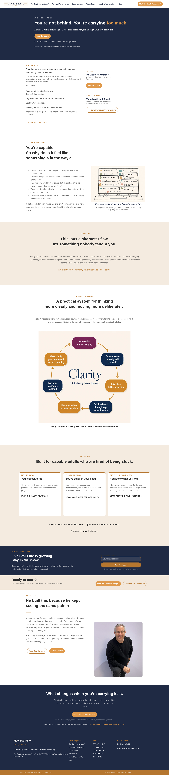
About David (90, 4)
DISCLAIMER (97, 757)
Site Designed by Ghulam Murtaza (118, 772)
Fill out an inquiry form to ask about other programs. (106, 724)
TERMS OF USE (98, 754)
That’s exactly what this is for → (84, 531)
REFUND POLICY (98, 747)
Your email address (109, 556)
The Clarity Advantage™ (40, 4)
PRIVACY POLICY (99, 744)
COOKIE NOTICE (98, 750)
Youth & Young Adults (107, 4)
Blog (120, 4)
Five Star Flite (22, 740)
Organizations (77, 4)
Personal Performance (60, 4)
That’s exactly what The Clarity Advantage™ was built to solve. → (84, 270)
